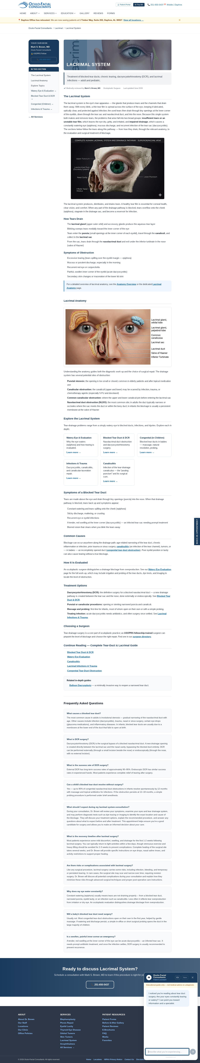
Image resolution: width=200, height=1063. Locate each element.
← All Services (36, 117)
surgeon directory (142, 636)
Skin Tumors (66, 1037)
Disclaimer (140, 1059)
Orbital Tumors (67, 1033)
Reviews (98, 13)
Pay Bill (140, 5)
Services (49, 13)
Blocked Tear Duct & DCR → (43, 97)
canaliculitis (123, 546)
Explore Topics (38, 85)
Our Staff (22, 1023)
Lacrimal (59, 28)
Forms (111, 13)
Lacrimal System (68, 1040)
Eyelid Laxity (66, 1026)
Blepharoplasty (67, 1019)
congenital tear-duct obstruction (123, 550)
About (33, 13)
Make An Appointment (197, 531)
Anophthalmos (67, 1044)
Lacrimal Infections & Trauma (82, 666)
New (185, 978)
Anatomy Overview (126, 284)
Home (23, 13)
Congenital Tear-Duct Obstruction (84, 670)
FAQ (104, 1033)
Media (105, 1037)
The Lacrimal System (41, 75)
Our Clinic (23, 1030)
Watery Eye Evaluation (159, 569)
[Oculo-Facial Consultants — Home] (34, 4)
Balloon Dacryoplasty (80, 685)
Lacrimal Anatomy (39, 80)
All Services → (67, 1047)
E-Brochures (108, 1030)
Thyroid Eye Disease (70, 1030)
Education (67, 13)
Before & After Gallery (113, 1023)
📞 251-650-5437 (44, 60)
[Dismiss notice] (180, 20)
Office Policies (25, 1033)
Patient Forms (109, 1019)
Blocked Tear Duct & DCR (80, 652)
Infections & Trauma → (41, 109)
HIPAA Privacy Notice (113, 1059)
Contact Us (129, 1059)
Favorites (107, 1040)
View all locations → (133, 20)
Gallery (84, 13)
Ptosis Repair (66, 1023)
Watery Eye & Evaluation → (43, 91)
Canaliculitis (73, 661)
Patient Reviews (110, 1026)
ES (177, 978)
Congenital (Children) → (42, 104)
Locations (23, 1026)
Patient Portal (125, 5)
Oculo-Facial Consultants (40, 28)
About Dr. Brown (26, 1019)
